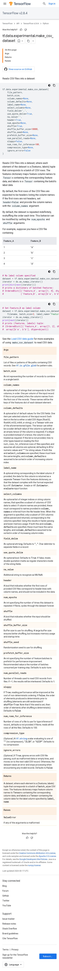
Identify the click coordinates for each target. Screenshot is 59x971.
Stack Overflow (9, 928)
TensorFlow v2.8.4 (14, 13)
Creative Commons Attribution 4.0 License (37, 853)
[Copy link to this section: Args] (11, 350)
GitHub (5, 895)
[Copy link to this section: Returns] (14, 776)
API (17, 23)
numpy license (34, 865)
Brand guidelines (10, 933)
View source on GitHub (20, 69)
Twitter (5, 900)
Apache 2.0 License (47, 856)
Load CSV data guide (22, 338)
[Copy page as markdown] (28, 41)
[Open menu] (5, 3)
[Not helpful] (25, 29)
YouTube (6, 905)
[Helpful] (21, 29)
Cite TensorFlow (10, 938)
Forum (5, 891)
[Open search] (44, 4)
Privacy (14, 949)
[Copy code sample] (54, 85)
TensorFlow (7, 23)
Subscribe (48, 956)
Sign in (52, 3)
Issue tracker (8, 919)
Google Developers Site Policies (33, 859)
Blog (4, 886)
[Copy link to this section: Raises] (13, 810)
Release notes (9, 923)
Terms (5, 949)
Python (46, 23)
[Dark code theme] (49, 85)
